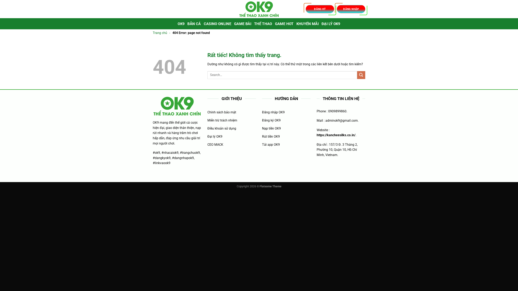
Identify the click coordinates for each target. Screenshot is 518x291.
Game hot (284, 24)
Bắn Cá (194, 24)
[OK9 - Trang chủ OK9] (259, 9)
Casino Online (217, 24)
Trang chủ (160, 33)
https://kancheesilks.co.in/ (336, 135)
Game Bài (242, 24)
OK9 (181, 24)
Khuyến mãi (307, 24)
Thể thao (263, 24)
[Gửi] (361, 75)
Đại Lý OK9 (331, 24)
